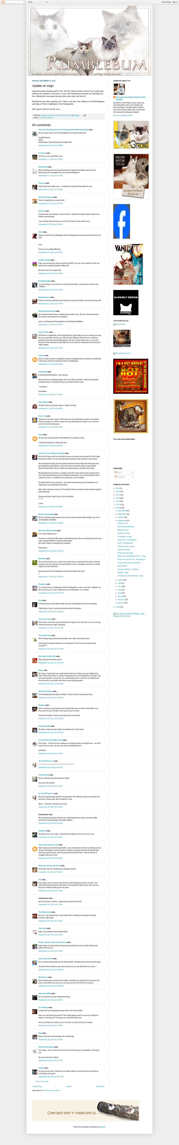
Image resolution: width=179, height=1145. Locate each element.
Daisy (40, 670)
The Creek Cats (44, 619)
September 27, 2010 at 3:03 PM (50, 159)
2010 (118, 508)
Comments (120, 477)
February (121, 600)
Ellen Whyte (43, 402)
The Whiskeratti (44, 912)
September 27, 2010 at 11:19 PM (50, 523)
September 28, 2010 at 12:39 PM (50, 986)
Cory (40, 232)
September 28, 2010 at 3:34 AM (50, 786)
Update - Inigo (122, 573)
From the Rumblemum (125, 527)
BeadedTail (42, 167)
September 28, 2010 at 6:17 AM (50, 905)
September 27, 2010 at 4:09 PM (50, 325)
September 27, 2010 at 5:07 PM (50, 348)
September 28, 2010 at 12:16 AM (50, 663)
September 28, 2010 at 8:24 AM (50, 951)
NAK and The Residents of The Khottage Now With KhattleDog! (63, 130)
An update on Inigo (124, 537)
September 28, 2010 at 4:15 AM (50, 837)
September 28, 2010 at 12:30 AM (50, 698)
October (121, 517)
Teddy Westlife (44, 726)
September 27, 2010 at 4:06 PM (50, 290)
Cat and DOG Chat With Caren (50, 740)
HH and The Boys (45, 691)
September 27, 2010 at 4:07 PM (50, 304)
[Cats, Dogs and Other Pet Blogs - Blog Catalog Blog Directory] (130, 616)
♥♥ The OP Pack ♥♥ (45, 761)
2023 (118, 488)
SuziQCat (42, 831)
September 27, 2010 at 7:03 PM (50, 395)
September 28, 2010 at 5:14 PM (50, 1060)
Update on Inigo (123, 533)
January (121, 603)
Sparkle (41, 211)
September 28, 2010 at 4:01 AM (50, 823)
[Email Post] (84, 115)
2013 (118, 498)
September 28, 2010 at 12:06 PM (50, 970)
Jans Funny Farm (45, 959)
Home (69, 1086)
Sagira (41, 1068)
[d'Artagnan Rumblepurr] (121, 238)
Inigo (40, 117)
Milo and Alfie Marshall (47, 531)
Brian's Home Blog (45, 514)
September (122, 521)
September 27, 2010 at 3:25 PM (50, 224)
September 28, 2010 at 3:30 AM (50, 767)
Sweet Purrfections (46, 1047)
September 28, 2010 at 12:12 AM (50, 649)
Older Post (100, 1086)
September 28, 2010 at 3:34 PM (50, 1040)
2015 (118, 491)
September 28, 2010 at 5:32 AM (50, 858)
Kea (40, 600)
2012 (118, 501)
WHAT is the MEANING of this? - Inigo (131, 556)
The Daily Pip (43, 775)
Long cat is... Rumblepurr (126, 540)
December (122, 511)
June (120, 586)
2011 (118, 505)
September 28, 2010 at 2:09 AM (50, 753)
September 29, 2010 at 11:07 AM (50, 1077)
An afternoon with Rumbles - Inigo (130, 576)
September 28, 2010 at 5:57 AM (50, 891)
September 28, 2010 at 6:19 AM (50, 921)
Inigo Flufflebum (48, 117)
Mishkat (41, 705)
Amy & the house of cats (48, 845)
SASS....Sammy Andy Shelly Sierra (52, 942)
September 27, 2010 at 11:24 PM (50, 551)
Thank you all (122, 523)
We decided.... (122, 566)
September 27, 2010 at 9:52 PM (50, 507)
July (119, 583)
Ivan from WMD (44, 993)
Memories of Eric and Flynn (49, 866)
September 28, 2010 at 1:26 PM (50, 1000)
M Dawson (42, 372)
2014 (118, 495)
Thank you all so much (126, 546)
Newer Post (37, 1086)
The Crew (42, 928)
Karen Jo (42, 416)
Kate (40, 435)
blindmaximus (44, 297)
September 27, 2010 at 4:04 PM (50, 273)
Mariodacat (42, 977)
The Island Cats (44, 635)
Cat (39, 880)
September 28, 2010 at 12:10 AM (50, 628)
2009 (118, 607)
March (120, 596)
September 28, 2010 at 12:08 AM (50, 612)
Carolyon (42, 153)
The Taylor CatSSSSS (47, 656)
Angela (41, 356)
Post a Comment (42, 1082)
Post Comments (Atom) (51, 1091)
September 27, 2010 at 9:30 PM (50, 446)
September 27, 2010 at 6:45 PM (50, 364)
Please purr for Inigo (125, 553)
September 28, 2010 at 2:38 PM (50, 1026)
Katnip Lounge (44, 260)
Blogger (102, 1127)
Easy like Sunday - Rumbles (128, 569)
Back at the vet (123, 530)
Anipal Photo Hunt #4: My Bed (128, 563)
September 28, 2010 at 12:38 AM (50, 719)
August (120, 580)
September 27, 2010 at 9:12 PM (50, 427)
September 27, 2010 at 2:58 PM (50, 145)
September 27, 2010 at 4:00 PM (50, 252)
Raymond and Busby (46, 311)
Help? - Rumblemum (125, 543)
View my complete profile (122, 115)
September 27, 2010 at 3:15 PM (50, 203)
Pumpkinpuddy (44, 281)
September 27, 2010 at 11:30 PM (50, 577)
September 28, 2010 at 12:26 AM (50, 684)
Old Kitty (41, 559)
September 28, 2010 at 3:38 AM (50, 807)
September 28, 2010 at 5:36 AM (50, 872)
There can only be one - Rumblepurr (131, 559)
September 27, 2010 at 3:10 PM (50, 190)
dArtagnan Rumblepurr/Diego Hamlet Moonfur (131, 98)
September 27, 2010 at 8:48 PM (50, 408)
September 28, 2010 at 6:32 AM (50, 935)
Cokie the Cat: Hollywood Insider (51, 453)
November (122, 514)
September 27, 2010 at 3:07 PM (50, 176)
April (120, 593)
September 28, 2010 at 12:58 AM (50, 732)
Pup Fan (41, 183)
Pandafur (42, 584)
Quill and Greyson (45, 197)
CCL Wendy (43, 1007)
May (119, 590)
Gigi (40, 1033)
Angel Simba (43, 332)
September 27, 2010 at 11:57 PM (50, 593)
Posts (118, 472)
